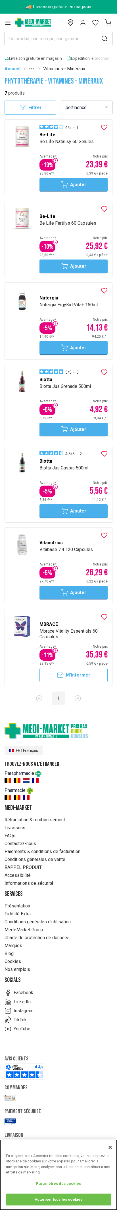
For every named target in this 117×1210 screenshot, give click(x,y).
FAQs (10, 835)
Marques (13, 945)
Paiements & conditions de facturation (42, 851)
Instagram (24, 1010)
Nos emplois (17, 969)
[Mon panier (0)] (107, 22)
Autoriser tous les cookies (58, 1199)
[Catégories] (8, 22)
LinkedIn (22, 1001)
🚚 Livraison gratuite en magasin (58, 6)
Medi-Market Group (24, 929)
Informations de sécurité (29, 883)
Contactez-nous (20, 843)
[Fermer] (110, 1147)
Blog (9, 953)
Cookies (13, 961)
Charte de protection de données (37, 937)
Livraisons (15, 827)
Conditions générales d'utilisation (38, 921)
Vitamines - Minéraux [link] (64, 68)
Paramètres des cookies (58, 1183)
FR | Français (27, 750)
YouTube (22, 1029)
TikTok (20, 1019)
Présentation (17, 906)
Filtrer (35, 107)
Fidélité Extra (18, 913)
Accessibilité (18, 875)
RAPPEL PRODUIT (23, 867)
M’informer (78, 675)
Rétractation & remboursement (35, 819)
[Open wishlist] (95, 22)
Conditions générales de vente (35, 859)
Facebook (23, 992)
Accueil (12, 68)
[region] (58, 1174)
